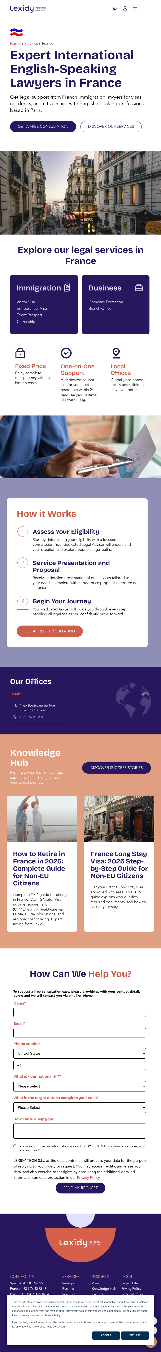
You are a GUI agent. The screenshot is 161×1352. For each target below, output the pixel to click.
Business (105, 288)
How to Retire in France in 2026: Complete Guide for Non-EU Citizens (39, 869)
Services (31, 43)
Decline (134, 1335)
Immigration (39, 288)
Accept (106, 1335)
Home (15, 43)
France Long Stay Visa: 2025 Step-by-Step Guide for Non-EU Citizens (119, 865)
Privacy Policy (88, 1177)
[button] (116, 8)
